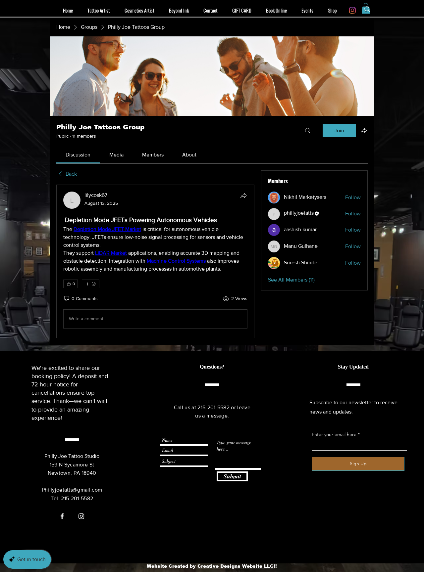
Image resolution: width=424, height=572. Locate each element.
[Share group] (364, 130)
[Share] (243, 195)
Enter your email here (334, 434)
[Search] (367, 9)
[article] (155, 261)
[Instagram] (352, 10)
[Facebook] (62, 516)
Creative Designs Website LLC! (236, 566)
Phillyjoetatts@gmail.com (72, 490)
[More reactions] (90, 284)
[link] (78, 154)
